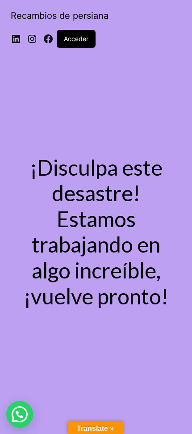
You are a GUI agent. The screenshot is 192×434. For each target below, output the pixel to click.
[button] (19, 414)
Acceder (76, 38)
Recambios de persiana (60, 15)
